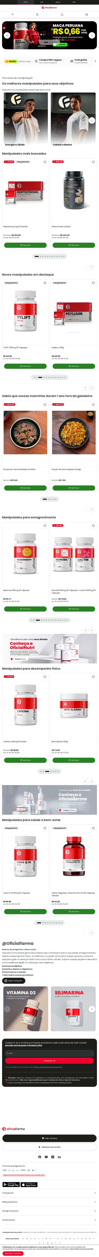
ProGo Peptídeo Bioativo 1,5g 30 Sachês (69, 347)
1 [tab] (42, 42)
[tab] (37, 15)
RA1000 (12, 61)
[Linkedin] (59, 1159)
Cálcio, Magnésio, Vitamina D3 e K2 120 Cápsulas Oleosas (73, 894)
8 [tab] (54, 256)
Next (92, 35)
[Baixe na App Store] (29, 1187)
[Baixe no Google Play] (11, 1187)
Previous (7, 35)
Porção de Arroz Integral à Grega (66, 469)
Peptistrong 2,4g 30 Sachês (15, 226)
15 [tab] (67, 620)
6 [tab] (56, 42)
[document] (49, 1251)
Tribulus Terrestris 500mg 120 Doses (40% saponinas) (70, 742)
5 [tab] (54, 42)
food (74, 2)
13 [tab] (64, 377)
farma (26, 2)
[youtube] (46, 1159)
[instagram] (53, 1159)
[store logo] (49, 7)
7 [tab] (52, 256)
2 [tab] (44, 42)
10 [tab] (59, 256)
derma (58, 2)
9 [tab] (56, 256)
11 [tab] (61, 256)
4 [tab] (52, 42)
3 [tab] (48, 42)
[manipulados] (49, 35)
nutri (41, 2)
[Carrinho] (86, 14)
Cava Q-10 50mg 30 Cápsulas (16, 347)
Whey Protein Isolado (61, 226)
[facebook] (40, 1159)
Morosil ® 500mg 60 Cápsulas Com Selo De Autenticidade (22, 591)
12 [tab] (63, 256)
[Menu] (12, 14)
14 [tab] (64, 620)
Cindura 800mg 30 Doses (14, 741)
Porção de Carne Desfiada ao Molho (19, 469)
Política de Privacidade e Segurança (48, 1067)
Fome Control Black (60, 590)
